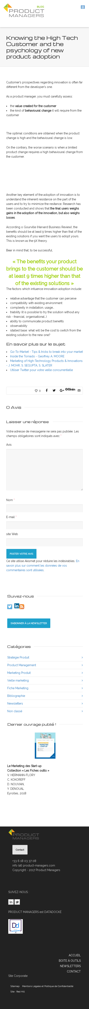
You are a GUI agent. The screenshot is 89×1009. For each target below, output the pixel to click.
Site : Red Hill (17, 991)
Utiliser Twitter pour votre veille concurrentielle (41, 370)
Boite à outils (70, 960)
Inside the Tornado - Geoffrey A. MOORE (37, 356)
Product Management (21, 665)
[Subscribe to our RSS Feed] (21, 606)
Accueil (75, 955)
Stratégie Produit (18, 657)
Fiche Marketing (17, 688)
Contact (74, 971)
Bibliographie (16, 695)
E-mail (10, 517)
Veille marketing (18, 680)
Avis (9, 444)
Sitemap (14, 986)
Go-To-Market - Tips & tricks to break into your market (46, 351)
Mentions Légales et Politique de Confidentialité (47, 986)
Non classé (14, 711)
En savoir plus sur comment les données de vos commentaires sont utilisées (42, 565)
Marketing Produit (19, 672)
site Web (12, 534)
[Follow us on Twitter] (9, 606)
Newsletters (15, 703)
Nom (9, 500)
